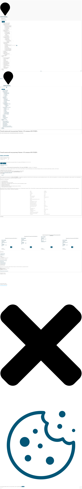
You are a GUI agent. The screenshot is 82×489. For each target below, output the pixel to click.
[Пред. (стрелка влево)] (0, 488)
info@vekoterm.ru (2, 254)
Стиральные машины (3, 262)
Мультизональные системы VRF (8, 172)
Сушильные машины (2, 263)
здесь (21, 486)
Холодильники (2, 261)
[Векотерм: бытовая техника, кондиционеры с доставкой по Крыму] (2, 1)
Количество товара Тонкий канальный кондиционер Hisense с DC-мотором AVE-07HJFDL (12, 162)
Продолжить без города (3, 285)
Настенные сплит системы (3, 260)
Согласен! (23, 486)
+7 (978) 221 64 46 (2, 253)
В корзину (1, 163)
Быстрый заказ (4, 163)
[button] (3, 248)
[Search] (6, 87)
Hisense (3, 173)
